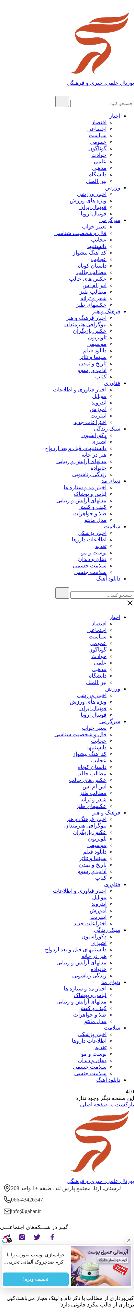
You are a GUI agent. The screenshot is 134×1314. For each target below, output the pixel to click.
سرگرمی (109, 220)
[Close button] (128, 1240)
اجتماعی (97, 129)
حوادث (99, 155)
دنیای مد (110, 481)
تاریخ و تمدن (93, 363)
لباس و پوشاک (90, 494)
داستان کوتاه (92, 266)
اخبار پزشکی (92, 533)
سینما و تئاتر (93, 357)
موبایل (99, 396)
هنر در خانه (94, 455)
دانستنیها (97, 246)
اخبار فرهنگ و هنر (86, 318)
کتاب (101, 376)
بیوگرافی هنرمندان (85, 324)
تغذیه (101, 546)
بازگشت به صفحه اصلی (107, 1104)
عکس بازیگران (90, 331)
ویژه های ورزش (88, 200)
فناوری (112, 383)
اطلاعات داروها (89, 539)
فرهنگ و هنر (106, 311)
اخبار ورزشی (92, 194)
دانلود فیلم (95, 350)
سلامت (112, 526)
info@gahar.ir (26, 1211)
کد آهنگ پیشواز (90, 253)
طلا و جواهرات (90, 513)
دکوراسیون (94, 435)
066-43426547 (27, 1199)
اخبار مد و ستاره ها (85, 487)
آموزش (98, 409)
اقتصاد (99, 122)
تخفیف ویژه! (35, 1279)
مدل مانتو (96, 520)
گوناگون (97, 148)
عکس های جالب (88, 279)
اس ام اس (94, 285)
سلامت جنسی (90, 572)
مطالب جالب (91, 272)
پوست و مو (94, 552)
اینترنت (98, 416)
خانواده (99, 468)
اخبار (114, 116)
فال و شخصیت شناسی (80, 233)
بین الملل (96, 181)
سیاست (98, 135)
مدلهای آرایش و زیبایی (81, 461)
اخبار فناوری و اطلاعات (80, 389)
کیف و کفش (92, 507)
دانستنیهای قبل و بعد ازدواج (76, 448)
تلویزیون (97, 337)
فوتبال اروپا (94, 213)
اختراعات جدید (90, 422)
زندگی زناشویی (89, 474)
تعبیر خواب (94, 227)
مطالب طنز (93, 292)
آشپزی (99, 442)
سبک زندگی (107, 429)
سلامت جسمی (90, 565)
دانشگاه (98, 174)
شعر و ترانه (93, 298)
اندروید (99, 403)
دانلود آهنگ (108, 579)
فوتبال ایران (93, 207)
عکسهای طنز (91, 305)
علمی (100, 161)
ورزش (112, 187)
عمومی (98, 142)
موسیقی (97, 344)
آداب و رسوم (92, 370)
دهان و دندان (92, 559)
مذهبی (99, 168)
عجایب (99, 240)
